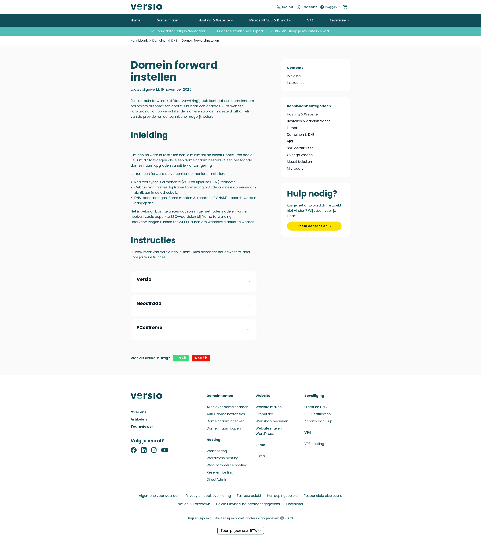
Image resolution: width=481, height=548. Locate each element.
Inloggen (331, 7)
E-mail (292, 127)
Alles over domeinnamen (227, 407)
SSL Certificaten (317, 414)
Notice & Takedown (194, 504)
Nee (198, 358)
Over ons (138, 412)
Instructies (295, 82)
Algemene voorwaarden (159, 495)
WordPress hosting (222, 458)
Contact (287, 7)
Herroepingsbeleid (282, 495)
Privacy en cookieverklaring (208, 495)
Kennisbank (309, 7)
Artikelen (139, 419)
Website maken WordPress (269, 431)
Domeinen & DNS (164, 40)
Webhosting (217, 451)
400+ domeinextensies (226, 414)
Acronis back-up (318, 421)
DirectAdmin (217, 479)
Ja (178, 358)
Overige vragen (300, 155)
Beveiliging (339, 20)
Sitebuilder (264, 414)
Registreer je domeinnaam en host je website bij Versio (159, 7)
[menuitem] (285, 7)
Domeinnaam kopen (224, 428)
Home (136, 20)
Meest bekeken (299, 161)
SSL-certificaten (300, 148)
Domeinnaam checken (225, 421)
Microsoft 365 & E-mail (269, 20)
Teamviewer (142, 426)
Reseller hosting (220, 472)
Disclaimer (294, 504)
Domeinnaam (168, 20)
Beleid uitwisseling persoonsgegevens (248, 504)
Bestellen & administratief (308, 121)
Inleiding (294, 76)
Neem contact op (312, 226)
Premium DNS (315, 407)
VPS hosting (314, 443)
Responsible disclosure (323, 495)
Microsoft (295, 168)
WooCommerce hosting (227, 465)
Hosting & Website (215, 20)
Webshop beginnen (272, 421)
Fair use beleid (249, 495)
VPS (310, 20)
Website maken (269, 407)
